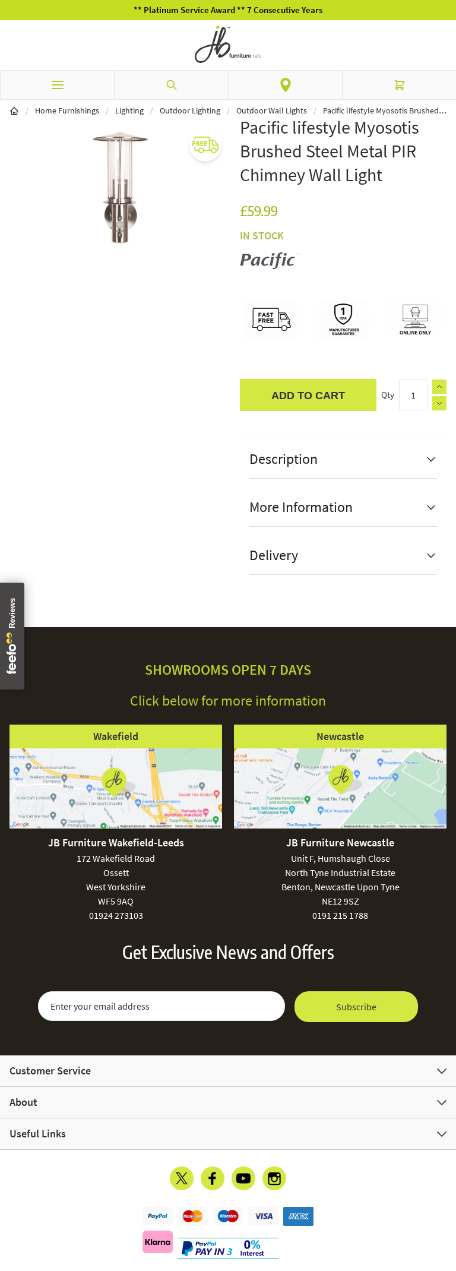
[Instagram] (274, 1178)
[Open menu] (57, 85)
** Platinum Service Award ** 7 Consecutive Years (228, 9)
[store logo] (228, 44)
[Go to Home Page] (14, 110)
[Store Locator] (285, 85)
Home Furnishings (67, 110)
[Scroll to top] (444, 1192)
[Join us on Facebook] (212, 1178)
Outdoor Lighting (190, 110)
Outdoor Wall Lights (271, 110)
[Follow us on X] (182, 1178)
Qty (387, 394)
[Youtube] (243, 1178)
